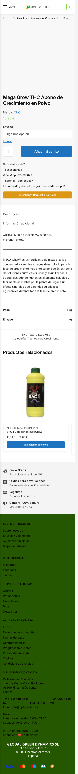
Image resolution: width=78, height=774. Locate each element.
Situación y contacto (16, 535)
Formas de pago (13, 637)
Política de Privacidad (17, 653)
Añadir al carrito (46, 151)
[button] (68, 7)
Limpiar (7, 141)
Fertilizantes (20, 18)
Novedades (10, 601)
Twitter (7, 575)
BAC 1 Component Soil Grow (24, 431)
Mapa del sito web (15, 546)
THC (17, 112)
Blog (6, 606)
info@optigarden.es (25, 707)
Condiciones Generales (18, 663)
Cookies (8, 658)
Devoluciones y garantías (19, 632)
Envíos (7, 627)
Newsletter (10, 611)
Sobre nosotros (13, 530)
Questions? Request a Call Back (37, 194)
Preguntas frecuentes (17, 648)
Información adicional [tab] (18, 223)
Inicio (6, 18)
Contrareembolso (14, 642)
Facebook (9, 570)
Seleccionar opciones (35, 444)
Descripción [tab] (11, 214)
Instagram (9, 564)
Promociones (11, 596)
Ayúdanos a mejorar (16, 541)
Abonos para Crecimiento (44, 18)
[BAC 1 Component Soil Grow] (36, 391)
